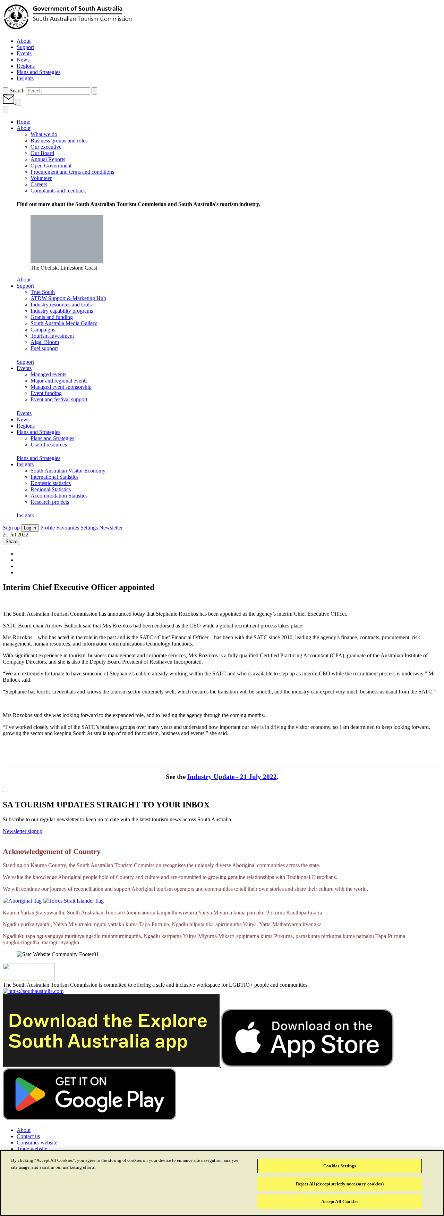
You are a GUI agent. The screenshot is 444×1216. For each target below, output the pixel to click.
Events (24, 413)
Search (17, 90)
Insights (25, 515)
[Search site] (5, 91)
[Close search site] (94, 91)
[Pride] (29, 978)
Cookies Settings (339, 1165)
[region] (222, 1183)
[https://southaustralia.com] (33, 991)
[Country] (22, 901)
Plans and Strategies (38, 458)
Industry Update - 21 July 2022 (232, 776)
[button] (9, 102)
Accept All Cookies (339, 1201)
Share (11, 541)
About (24, 279)
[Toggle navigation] (18, 102)
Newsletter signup (22, 831)
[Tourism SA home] (68, 29)
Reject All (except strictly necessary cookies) (340, 1183)
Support (25, 362)
